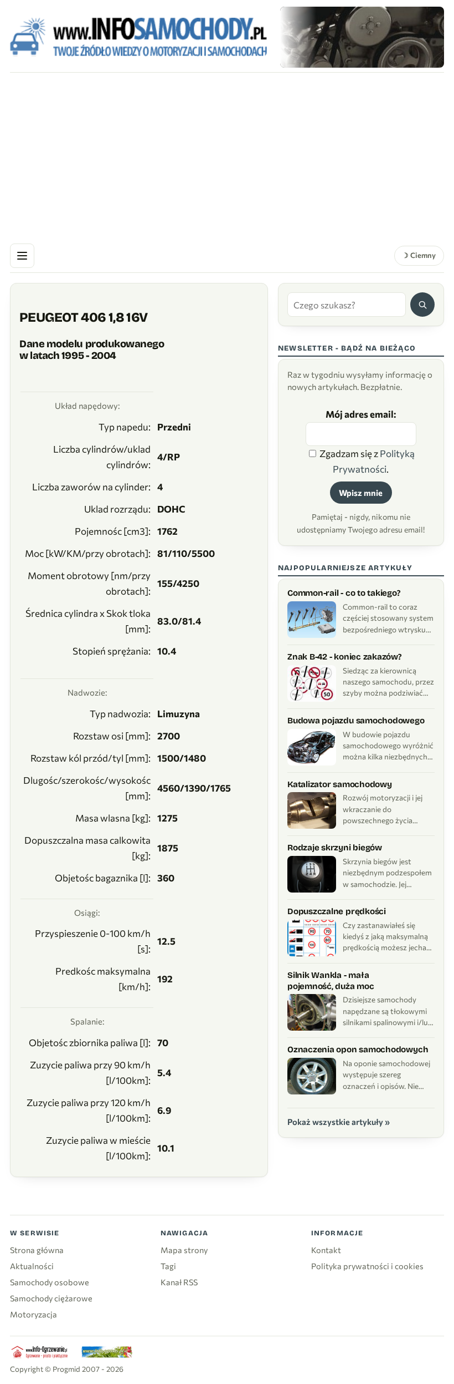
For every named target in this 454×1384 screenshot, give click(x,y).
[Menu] (22, 256)
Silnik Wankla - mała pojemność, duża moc (330, 980)
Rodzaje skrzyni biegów (334, 848)
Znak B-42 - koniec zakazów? (344, 657)
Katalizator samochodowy (339, 784)
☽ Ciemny (419, 255)
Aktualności (32, 1266)
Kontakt (326, 1250)
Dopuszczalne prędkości (336, 911)
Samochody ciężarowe (51, 1298)
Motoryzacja (33, 1314)
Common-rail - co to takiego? (343, 593)
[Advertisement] (227, 156)
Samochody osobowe (49, 1282)
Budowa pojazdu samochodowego (356, 721)
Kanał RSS (179, 1282)
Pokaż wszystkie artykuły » (338, 1122)
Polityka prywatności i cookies (367, 1266)
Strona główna (37, 1250)
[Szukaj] (422, 304)
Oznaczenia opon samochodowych (357, 1050)
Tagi (168, 1266)
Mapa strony (184, 1250)
